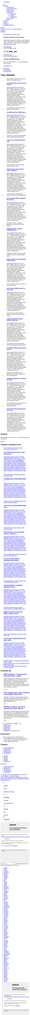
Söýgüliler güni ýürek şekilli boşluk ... (16, 112)
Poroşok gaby (10, 10)
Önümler (6, 5)
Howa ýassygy (10, 18)
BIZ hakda (6, 68)
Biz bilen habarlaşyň (9, 25)
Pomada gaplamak (5, 780)
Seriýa (8, 19)
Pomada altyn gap (12, 778)
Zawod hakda (7, 69)
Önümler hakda (7, 71)
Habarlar (6, 21)
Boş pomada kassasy (18, 777)
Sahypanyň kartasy (14, 776)
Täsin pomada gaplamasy (7, 777)
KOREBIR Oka (8, 46)
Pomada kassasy (11, 11)
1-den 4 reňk (13, 14)
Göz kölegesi (10, 12)
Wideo (5, 22)
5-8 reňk (12, 15)
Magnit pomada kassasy (23, 778)
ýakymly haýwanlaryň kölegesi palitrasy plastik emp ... (15, 319)
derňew (2, 441)
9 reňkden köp (13, 16)
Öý (4, 4)
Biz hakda (6, 23)
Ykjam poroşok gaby (12, 8)
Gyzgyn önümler (5, 776)
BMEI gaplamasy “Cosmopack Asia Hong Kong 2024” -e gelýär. (15, 675)
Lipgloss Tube (10, 7)
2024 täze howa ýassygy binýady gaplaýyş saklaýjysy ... (15, 169)
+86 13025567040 (8, 803)
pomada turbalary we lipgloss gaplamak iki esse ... (14, 229)
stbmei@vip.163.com (13, 741)
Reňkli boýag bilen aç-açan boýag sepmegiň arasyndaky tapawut (14, 707)
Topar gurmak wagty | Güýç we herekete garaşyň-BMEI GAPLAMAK (16, 693)
